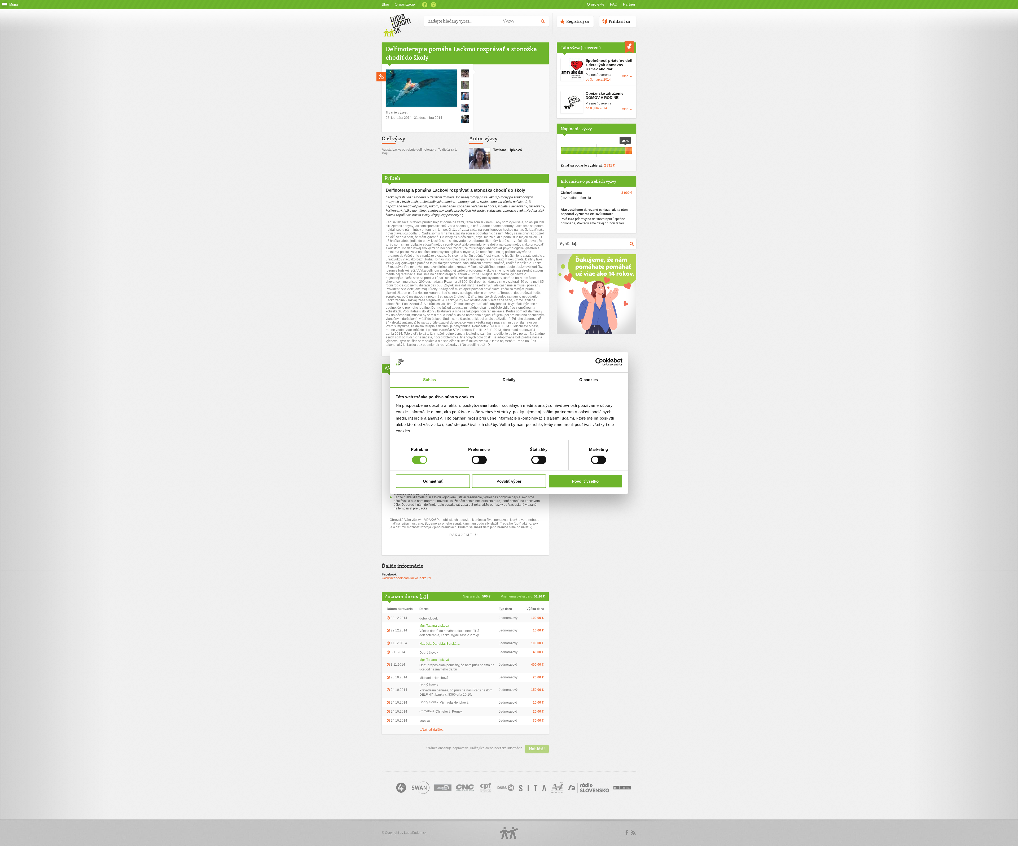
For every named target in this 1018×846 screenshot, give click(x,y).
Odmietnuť (433, 481)
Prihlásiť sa (619, 21)
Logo (509, 833)
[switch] (479, 460)
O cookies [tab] (588, 379)
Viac (625, 76)
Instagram (433, 4)
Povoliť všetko (585, 481)
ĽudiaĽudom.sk (415, 833)
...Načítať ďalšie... (431, 729)
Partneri (629, 4)
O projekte (595, 4)
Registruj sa (577, 21)
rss (633, 832)
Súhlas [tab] (429, 379)
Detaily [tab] (509, 379)
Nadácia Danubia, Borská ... (439, 644)
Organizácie (405, 4)
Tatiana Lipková (507, 150)
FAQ (613, 4)
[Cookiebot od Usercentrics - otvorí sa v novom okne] (599, 362)
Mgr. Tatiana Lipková (434, 625)
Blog (385, 4)
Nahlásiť (537, 749)
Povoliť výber (509, 481)
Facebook (424, 4)
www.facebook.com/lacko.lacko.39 (406, 578)
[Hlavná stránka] (401, 19)
